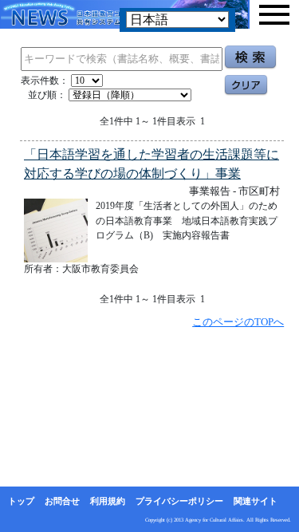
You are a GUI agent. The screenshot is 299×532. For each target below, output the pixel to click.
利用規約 (107, 501)
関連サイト (255, 501)
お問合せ (62, 501)
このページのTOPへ (238, 322)
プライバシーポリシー (179, 501)
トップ (21, 501)
